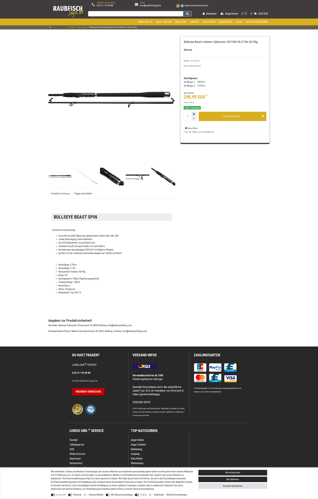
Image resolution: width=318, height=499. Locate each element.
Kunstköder (209, 22)
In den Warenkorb (231, 116)
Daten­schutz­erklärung (143, 489)
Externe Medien (96, 494)
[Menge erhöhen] (194, 114)
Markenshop (225, 22)
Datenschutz (202, 5)
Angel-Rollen (145, 22)
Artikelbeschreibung (60, 193)
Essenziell (61, 494)
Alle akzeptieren (232, 472)
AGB (72, 449)
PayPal (143, 494)
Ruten (239, 22)
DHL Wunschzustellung (121, 494)
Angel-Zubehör (164, 22)
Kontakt (74, 440)
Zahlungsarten (207, 355)
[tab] (60, 193)
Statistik (77, 494)
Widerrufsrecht (77, 453)
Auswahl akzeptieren (232, 486)
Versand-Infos (144, 415)
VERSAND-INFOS (144, 355)
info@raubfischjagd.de (150, 5)
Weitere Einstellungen (176, 494)
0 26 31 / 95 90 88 (105, 5)
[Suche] (187, 13)
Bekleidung (181, 22)
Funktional (159, 494)
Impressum (190, 5)
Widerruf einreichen (88, 391)
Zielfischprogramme (257, 22)
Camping (194, 22)
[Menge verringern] (194, 118)
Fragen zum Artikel (83, 193)
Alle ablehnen (232, 479)
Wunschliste (192, 128)
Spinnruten (82, 27)
